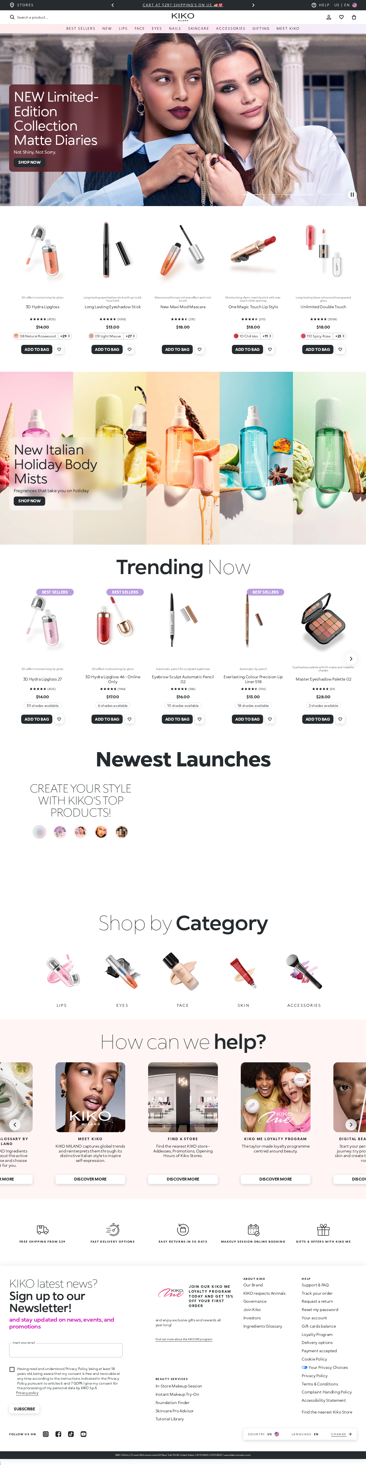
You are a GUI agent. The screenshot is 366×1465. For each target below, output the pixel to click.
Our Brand (253, 1286)
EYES (157, 28)
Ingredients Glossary (262, 1327)
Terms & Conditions (320, 1385)
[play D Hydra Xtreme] (80, 832)
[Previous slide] (113, 5)
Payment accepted (319, 1351)
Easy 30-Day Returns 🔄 (183, 5)
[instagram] (46, 1435)
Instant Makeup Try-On (177, 1395)
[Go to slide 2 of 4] (280, 194)
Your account (314, 1318)
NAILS (175, 28)
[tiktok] (71, 1435)
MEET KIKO (288, 28)
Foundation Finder (173, 1403)
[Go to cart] (354, 17)
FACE (140, 28)
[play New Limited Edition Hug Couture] (60, 832)
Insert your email (24, 1343)
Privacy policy (27, 1394)
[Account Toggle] (329, 17)
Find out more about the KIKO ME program (184, 1340)
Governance (254, 1302)
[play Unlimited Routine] (101, 832)
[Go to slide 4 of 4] (331, 194)
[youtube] (83, 1435)
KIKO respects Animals (264, 1294)
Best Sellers (81, 28)
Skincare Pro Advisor (175, 1411)
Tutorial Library (170, 1419)
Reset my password (320, 1310)
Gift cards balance (319, 1327)
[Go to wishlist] (341, 17)
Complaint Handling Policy (327, 1393)
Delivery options (317, 1343)
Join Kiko (252, 1310)
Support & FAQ (315, 1286)
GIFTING (260, 28)
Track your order (317, 1294)
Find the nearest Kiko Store (327, 1413)
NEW (107, 28)
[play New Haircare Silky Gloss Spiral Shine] (39, 832)
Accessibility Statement (324, 1401)
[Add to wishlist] (59, 349)
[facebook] (58, 1435)
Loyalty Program (317, 1335)
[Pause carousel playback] (352, 194)
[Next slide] (253, 5)
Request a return (317, 1302)
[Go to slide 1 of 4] (254, 194)
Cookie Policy (314, 1360)
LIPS (123, 28)
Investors (252, 1318)
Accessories (231, 28)
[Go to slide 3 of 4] (305, 194)
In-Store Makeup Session (179, 1387)
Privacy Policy (314, 1376)
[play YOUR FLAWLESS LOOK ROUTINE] (122, 832)
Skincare (198, 28)
